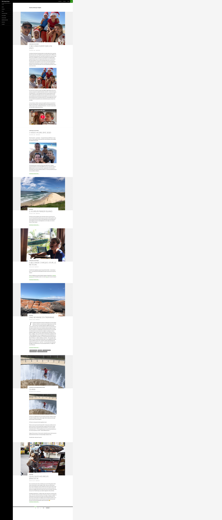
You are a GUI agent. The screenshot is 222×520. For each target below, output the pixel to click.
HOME (68, 1)
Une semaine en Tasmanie (41, 317)
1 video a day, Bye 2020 (40, 132)
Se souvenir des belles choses (39, 387)
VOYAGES (3, 9)
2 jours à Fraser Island (40, 211)
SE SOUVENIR (36, 130)
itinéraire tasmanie (33, 350)
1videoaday (31, 130)
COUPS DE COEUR (4, 13)
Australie (31, 209)
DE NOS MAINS (4, 17)
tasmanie (40, 350)
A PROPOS (59, 1)
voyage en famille (33, 351)
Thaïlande (31, 474)
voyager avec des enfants (42, 351)
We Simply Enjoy (6, 1)
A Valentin (31, 387)
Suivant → (48, 507)
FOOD (3, 11)
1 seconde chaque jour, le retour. (42, 263)
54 (43, 507)
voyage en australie (46, 350)
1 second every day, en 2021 (40, 47)
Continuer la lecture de (34, 173)
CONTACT (64, 1)
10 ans (32, 389)
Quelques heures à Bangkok (38, 477)
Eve (46, 276)
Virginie (38, 50)
